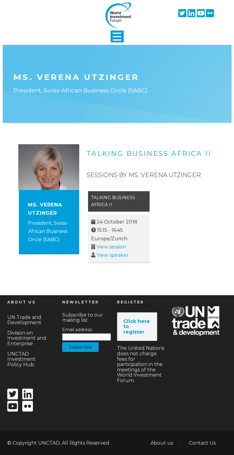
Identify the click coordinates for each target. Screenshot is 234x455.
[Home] (117, 10)
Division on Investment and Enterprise (26, 338)
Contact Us (202, 443)
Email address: (77, 330)
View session (111, 247)
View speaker (113, 255)
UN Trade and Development (24, 320)
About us (162, 443)
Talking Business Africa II (149, 153)
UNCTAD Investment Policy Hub (21, 359)
